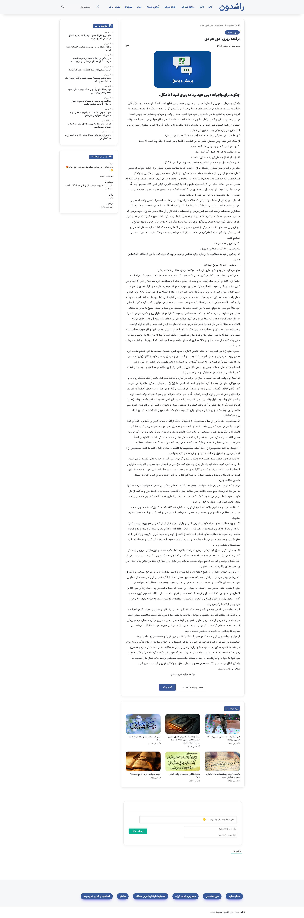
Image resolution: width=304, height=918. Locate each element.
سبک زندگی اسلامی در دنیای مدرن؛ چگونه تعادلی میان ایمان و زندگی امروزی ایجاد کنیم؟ (184, 740)
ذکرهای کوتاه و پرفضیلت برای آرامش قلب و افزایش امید (223, 776)
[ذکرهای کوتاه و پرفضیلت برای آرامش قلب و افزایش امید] (222, 761)
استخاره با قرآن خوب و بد (96, 896)
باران (111, 194)
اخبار (201, 7)
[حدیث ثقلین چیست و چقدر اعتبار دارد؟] (182, 761)
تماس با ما (114, 7)
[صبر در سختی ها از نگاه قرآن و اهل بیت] (143, 724)
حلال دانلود (234, 896)
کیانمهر (110, 203)
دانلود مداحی (188, 7)
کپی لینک (167, 687)
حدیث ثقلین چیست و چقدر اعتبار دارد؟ (184, 776)
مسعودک (109, 182)
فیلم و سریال (152, 7)
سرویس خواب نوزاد (185, 896)
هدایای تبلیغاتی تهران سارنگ (150, 896)
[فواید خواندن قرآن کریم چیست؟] (143, 761)
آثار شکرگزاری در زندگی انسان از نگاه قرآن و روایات (223, 738)
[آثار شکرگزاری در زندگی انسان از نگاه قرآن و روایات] (222, 724)
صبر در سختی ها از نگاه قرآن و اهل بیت (144, 738)
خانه (210, 7)
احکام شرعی (170, 7)
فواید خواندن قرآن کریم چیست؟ (145, 774)
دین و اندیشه (226, 25)
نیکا (111, 163)
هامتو (123, 896)
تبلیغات (128, 7)
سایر (139, 7)
